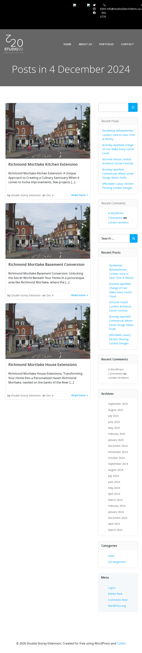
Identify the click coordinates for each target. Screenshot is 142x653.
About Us (85, 44)
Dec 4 (49, 195)
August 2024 (115, 470)
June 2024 (114, 482)
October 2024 (116, 458)
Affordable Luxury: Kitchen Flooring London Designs (120, 339)
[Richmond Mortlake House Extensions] (48, 331)
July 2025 (113, 416)
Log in (111, 588)
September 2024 (118, 464)
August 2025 (115, 410)
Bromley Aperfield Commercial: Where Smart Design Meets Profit (118, 174)
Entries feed (115, 593)
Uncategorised (117, 562)
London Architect (118, 222)
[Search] (133, 107)
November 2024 (118, 452)
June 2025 (114, 422)
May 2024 (114, 488)
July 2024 (113, 476)
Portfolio (106, 44)
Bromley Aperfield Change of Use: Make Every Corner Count (118, 149)
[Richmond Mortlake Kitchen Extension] (48, 130)
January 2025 (116, 440)
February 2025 (116, 434)
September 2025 (118, 404)
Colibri (121, 643)
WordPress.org (117, 605)
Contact (127, 44)
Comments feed (117, 600)
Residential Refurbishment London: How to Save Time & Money (118, 135)
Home (67, 44)
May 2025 (114, 428)
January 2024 (116, 512)
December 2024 (117, 446)
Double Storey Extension (26, 195)
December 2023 (117, 518)
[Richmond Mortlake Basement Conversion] (48, 231)
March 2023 (115, 530)
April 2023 (114, 523)
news (111, 555)
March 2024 (115, 500)
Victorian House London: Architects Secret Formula (120, 306)
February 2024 (116, 506)
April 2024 (114, 493)
